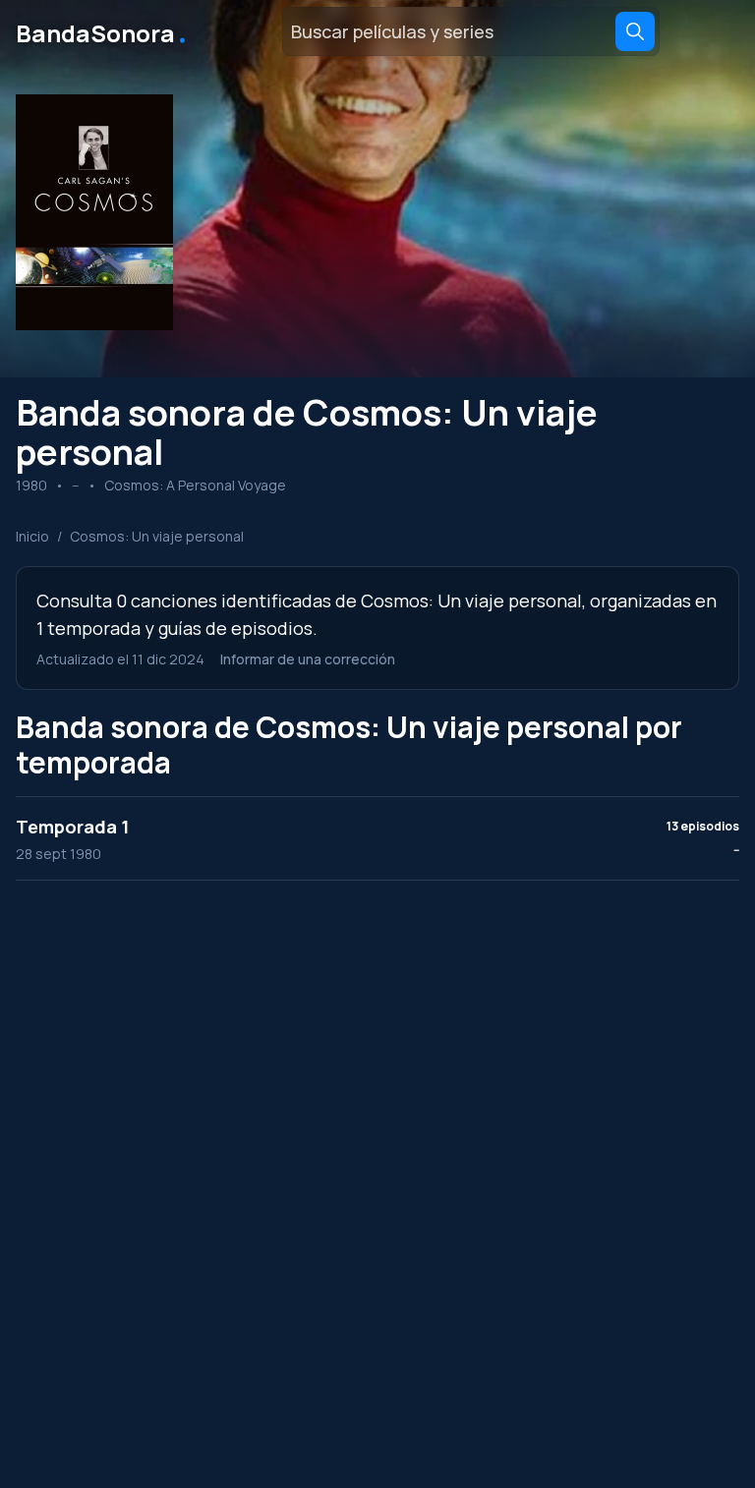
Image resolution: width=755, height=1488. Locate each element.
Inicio (32, 536)
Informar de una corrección (307, 659)
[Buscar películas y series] (635, 31)
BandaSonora (103, 31)
